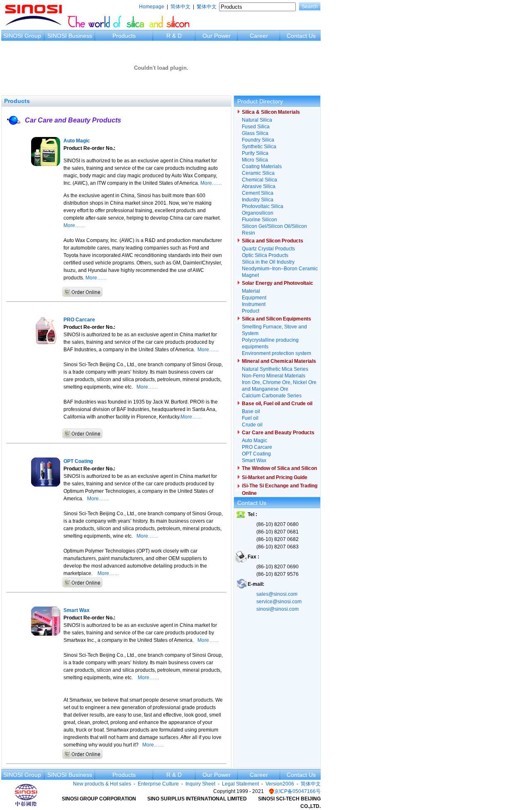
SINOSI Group (22, 35)
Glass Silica (255, 133)
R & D (174, 35)
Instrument (254, 304)
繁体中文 (207, 7)
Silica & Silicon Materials (271, 112)
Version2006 (280, 784)
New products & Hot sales (102, 784)
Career (259, 35)
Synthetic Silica (259, 146)
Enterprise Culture (158, 784)
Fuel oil (250, 418)
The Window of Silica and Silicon (279, 468)
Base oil (251, 411)
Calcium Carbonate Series (272, 396)
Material (251, 291)
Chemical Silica (259, 180)
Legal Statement (240, 784)
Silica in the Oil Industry (268, 262)
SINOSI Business (69, 35)
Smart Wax (254, 460)
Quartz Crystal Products (268, 249)
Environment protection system (276, 353)
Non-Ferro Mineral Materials (273, 376)
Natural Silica (257, 120)
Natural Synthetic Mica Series (275, 369)
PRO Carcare (257, 447)
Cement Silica (257, 193)
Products (124, 35)
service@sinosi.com (279, 601)
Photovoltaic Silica (262, 206)
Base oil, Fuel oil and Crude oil (277, 403)
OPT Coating (256, 454)
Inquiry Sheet (200, 784)
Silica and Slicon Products (272, 241)
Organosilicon (257, 213)
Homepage (151, 7)
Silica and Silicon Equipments (276, 319)
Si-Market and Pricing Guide (274, 477)
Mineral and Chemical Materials (279, 361)
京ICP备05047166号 (297, 791)
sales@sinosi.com (276, 594)
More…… (211, 183)
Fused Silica (256, 127)
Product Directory (260, 101)
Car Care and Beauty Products (73, 120)
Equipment (254, 298)
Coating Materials (262, 166)
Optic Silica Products (265, 255)
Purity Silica (255, 153)
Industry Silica (257, 200)
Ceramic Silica (258, 173)
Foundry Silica (258, 140)
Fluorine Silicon (259, 220)
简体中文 (180, 7)
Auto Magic (254, 440)
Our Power (216, 35)
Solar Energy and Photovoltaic (277, 283)
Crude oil (252, 425)
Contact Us (301, 35)
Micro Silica (255, 160)
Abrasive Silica (258, 186)
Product (250, 311)
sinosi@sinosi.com (277, 609)
